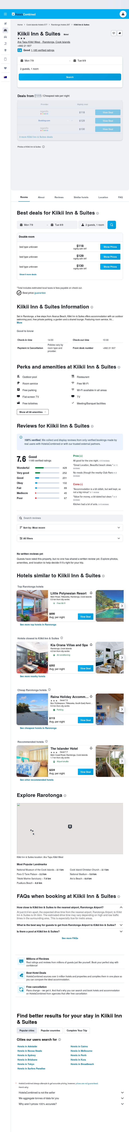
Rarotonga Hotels (58, 24)
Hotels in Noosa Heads (29, 1050)
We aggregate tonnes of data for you (39, 1098)
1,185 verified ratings (42, 50)
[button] (5, 14)
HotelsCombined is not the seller (37, 1092)
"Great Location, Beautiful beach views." (95, 466)
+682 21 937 (24, 45)
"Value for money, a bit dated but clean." (95, 498)
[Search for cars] (5, 37)
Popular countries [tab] (50, 1030)
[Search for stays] (5, 30)
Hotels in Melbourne (81, 1050)
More (19, 322)
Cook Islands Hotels (35, 24)
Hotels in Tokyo (25, 1064)
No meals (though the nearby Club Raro (95, 474)
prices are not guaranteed (87, 1083)
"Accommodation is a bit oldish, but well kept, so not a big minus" (97, 490)
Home (20, 24)
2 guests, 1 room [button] (29, 69)
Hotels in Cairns (79, 1046)
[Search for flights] (5, 24)
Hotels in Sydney (26, 1055)
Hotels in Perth (79, 1055)
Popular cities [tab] (27, 1030)
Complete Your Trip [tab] (77, 1030)
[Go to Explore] (5, 50)
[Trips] (5, 68)
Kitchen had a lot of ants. (91, 504)
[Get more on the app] (5, 59)
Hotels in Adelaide (27, 1046)
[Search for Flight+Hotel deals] (5, 43)
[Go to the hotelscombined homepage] (23, 13)
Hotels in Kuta (78, 1059)
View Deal (85, 616)
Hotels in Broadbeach (82, 1064)
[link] (38, 624)
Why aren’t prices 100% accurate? (38, 1104)
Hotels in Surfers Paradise (31, 1068)
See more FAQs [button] (70, 938)
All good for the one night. (91, 460)
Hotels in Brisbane (27, 1059)
